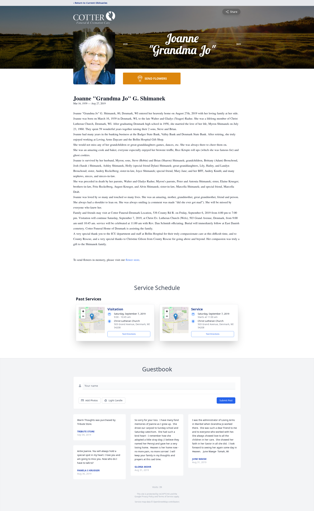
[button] (92, 316)
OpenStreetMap (160, 501)
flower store (132, 260)
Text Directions (129, 334)
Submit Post (226, 400)
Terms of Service (166, 496)
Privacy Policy (148, 496)
